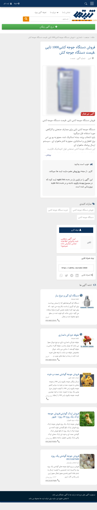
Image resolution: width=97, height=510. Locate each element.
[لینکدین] (77, 276)
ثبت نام (6, 3)
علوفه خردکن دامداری (68, 335)
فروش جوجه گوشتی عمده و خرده (63, 374)
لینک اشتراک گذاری (87, 258)
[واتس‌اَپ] (61, 276)
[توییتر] (66, 276)
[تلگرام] (71, 276)
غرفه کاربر (75, 230)
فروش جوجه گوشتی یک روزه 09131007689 (65, 458)
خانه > (92, 37)
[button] (48, 27)
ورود (15, 3)
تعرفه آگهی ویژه (40, 12)
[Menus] (91, 4)
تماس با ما (66, 12)
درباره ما (53, 12)
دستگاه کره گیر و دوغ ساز (67, 295)
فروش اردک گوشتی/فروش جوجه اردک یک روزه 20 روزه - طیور (63, 415)
